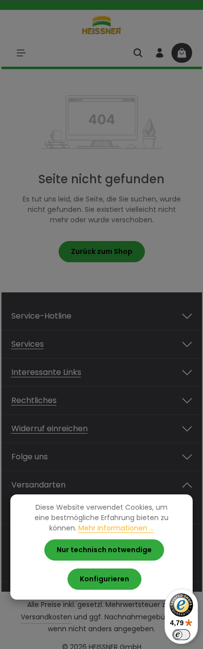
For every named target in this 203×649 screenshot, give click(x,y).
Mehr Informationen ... (116, 528)
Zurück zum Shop (102, 251)
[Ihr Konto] (159, 53)
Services (27, 344)
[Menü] (21, 53)
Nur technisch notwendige (104, 550)
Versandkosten (46, 617)
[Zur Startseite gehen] (101, 25)
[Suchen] (138, 53)
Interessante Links (46, 372)
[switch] (181, 634)
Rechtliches (34, 400)
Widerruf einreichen (49, 428)
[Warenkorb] (181, 53)
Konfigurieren (104, 579)
